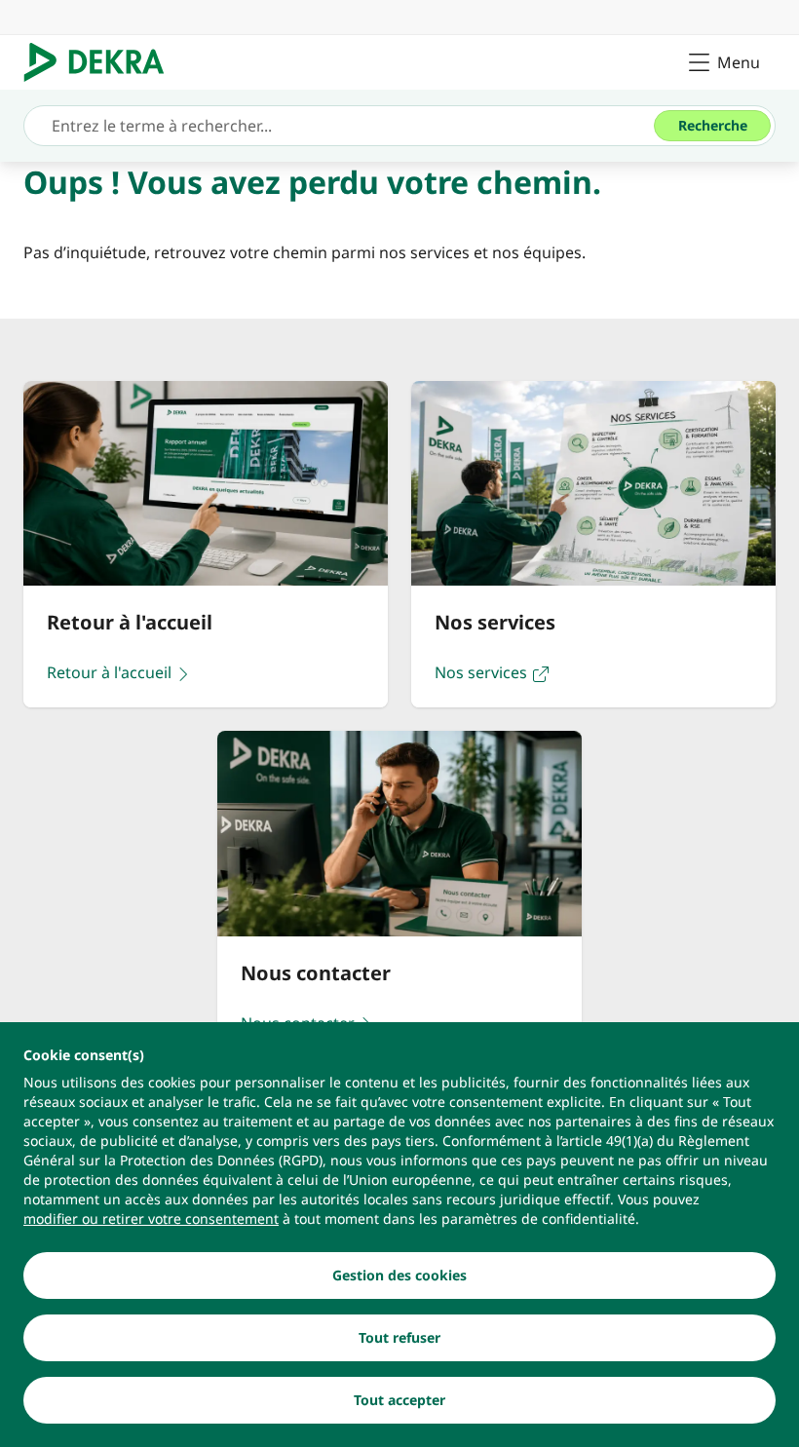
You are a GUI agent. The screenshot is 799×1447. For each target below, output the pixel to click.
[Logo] (101, 62)
